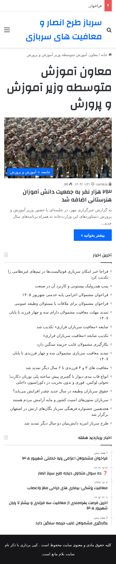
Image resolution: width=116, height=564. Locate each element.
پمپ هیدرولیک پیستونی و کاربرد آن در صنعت (71, 286)
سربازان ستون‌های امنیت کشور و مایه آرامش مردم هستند (60, 400)
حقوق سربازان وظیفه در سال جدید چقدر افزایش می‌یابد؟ (60, 391)
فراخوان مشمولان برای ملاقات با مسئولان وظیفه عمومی (61, 303)
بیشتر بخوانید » (93, 235)
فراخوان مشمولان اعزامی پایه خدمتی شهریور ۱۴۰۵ (65, 294)
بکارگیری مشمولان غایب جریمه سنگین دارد (72, 344)
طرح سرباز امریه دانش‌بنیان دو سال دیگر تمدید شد (66, 423)
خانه (104, 54)
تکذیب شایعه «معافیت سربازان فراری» (75, 335)
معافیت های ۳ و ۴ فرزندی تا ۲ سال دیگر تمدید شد (67, 367)
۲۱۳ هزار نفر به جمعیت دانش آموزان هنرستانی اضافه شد (67, 195)
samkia (102, 184)
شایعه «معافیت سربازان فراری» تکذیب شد (72, 327)
